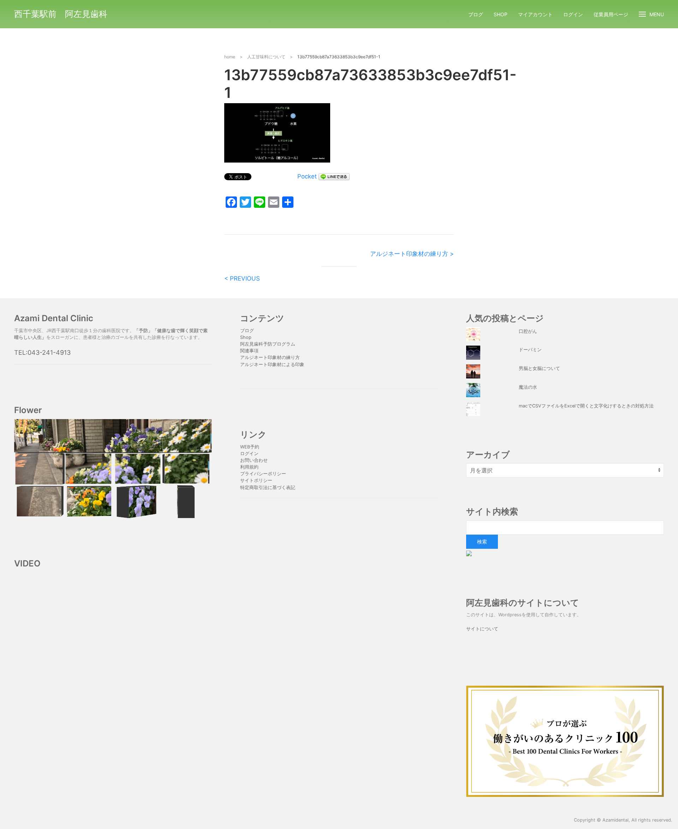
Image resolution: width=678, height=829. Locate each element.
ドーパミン (530, 349)
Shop (500, 14)
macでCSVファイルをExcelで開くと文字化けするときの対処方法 (586, 405)
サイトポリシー (256, 480)
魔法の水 (528, 387)
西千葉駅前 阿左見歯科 (60, 14)
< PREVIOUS (242, 278)
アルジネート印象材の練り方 (270, 357)
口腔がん (528, 331)
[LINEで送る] (334, 176)
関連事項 (249, 350)
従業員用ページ (611, 14)
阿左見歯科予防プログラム (267, 344)
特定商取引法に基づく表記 (267, 487)
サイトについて (482, 628)
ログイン (573, 14)
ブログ (475, 14)
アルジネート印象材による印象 (272, 364)
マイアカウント (535, 14)
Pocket (307, 176)
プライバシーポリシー (263, 473)
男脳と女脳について (539, 368)
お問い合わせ (254, 460)
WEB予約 (249, 446)
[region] (113, 468)
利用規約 (249, 467)
